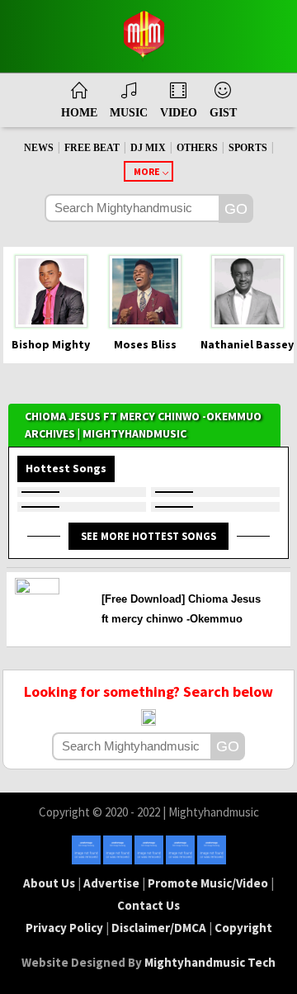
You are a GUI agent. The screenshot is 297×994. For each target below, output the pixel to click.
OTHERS (197, 148)
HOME (79, 112)
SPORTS (248, 148)
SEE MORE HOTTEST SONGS (148, 535)
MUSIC (129, 112)
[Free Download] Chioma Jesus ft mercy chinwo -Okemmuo (181, 608)
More (147, 171)
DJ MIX (148, 148)
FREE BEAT (92, 148)
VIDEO (178, 112)
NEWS (39, 148)
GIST (223, 112)
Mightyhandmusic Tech (210, 962)
